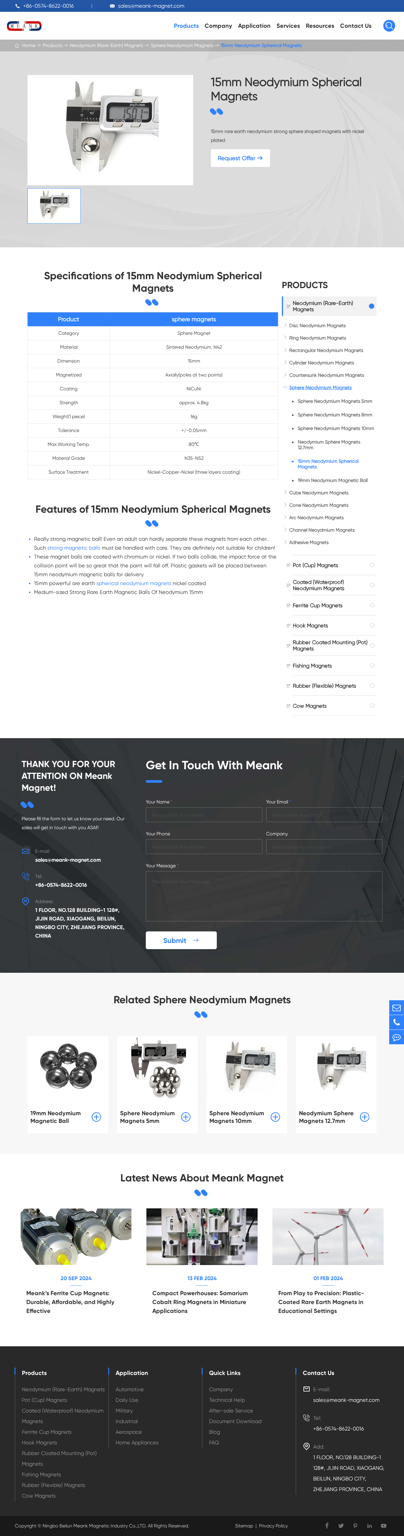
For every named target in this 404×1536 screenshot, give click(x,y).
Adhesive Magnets (309, 542)
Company (218, 25)
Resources (320, 25)
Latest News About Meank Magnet (202, 1178)
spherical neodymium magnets (133, 583)
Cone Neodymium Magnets (318, 505)
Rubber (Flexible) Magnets (324, 686)
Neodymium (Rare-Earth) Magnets (106, 45)
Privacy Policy (273, 1526)
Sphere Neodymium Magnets (182, 45)
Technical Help (227, 1400)
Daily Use (127, 1400)
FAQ (214, 1442)
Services (288, 25)
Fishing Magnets (312, 666)
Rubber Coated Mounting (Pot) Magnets (330, 645)
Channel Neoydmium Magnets (322, 530)
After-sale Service (231, 1410)
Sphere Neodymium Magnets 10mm (336, 428)
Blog (214, 1432)
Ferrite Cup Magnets (317, 605)
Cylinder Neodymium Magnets (321, 363)
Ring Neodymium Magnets (317, 338)
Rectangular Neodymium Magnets (326, 350)
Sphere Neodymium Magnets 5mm (335, 401)
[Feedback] (396, 1037)
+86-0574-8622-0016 (48, 6)
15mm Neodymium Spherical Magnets (261, 45)
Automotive (130, 1389)
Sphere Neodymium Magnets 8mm (335, 415)
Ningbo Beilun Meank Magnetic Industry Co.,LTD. (94, 1526)
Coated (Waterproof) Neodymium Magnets (318, 585)
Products (186, 25)
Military (124, 1410)
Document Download (235, 1421)
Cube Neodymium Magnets (318, 493)
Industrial (127, 1421)
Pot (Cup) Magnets (315, 565)
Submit (181, 940)
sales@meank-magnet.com (151, 6)
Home (28, 45)
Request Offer (240, 158)
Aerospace (129, 1432)
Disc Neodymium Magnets (317, 325)
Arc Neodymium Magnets (316, 517)
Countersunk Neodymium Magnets (326, 375)
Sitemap (244, 1526)
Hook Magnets (310, 625)
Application (254, 25)
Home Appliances (137, 1442)
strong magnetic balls (73, 548)
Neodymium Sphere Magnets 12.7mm (329, 444)
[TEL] (396, 1022)
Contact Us (355, 25)
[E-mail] (396, 1007)
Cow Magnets (310, 706)
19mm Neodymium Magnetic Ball (333, 480)
